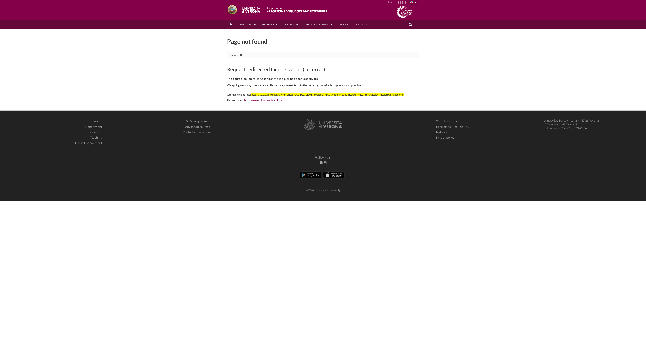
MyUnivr (441, 132)
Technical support (448, 121)
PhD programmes (198, 121)
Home (233, 54)
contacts (361, 24)
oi (241, 54)
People (343, 24)
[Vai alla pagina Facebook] (400, 2)
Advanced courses (197, 126)
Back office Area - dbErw (452, 126)
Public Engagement (317, 24)
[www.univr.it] (244, 10)
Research (268, 24)
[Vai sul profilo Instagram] (404, 2)
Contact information (196, 132)
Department (245, 24)
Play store (310, 175)
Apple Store (333, 175)
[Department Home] (296, 10)
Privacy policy (445, 137)
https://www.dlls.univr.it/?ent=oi (263, 99)
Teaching (289, 24)
